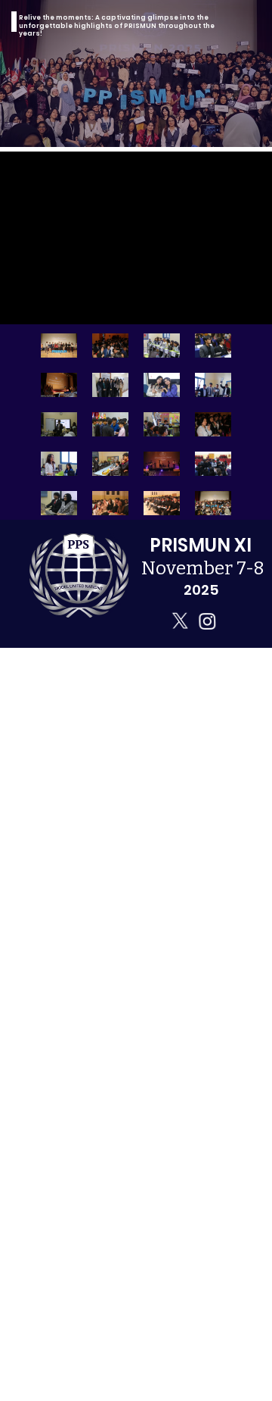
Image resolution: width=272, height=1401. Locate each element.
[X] (179, 621)
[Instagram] (207, 621)
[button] (245, 306)
